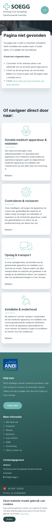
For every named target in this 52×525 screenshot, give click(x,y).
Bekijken (8, 175)
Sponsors (10, 434)
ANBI (8, 442)
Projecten (10, 426)
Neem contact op (14, 450)
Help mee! (12, 405)
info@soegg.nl (11, 477)
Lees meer (24, 514)
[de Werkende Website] (4, 488)
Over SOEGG (12, 438)
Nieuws (9, 430)
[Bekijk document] (10, 364)
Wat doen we (12, 422)
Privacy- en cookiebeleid (14, 493)
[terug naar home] (16, 6)
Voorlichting (11, 446)
